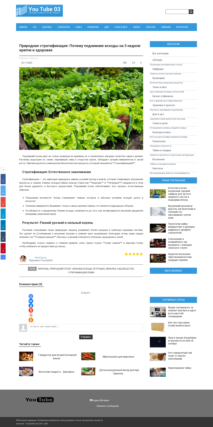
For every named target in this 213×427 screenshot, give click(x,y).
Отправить (86, 336)
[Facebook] (165, 397)
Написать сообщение (108, 406)
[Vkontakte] (154, 397)
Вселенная (158, 159)
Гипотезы (157, 168)
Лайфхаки (158, 69)
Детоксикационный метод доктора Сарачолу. (119, 371)
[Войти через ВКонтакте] (31, 301)
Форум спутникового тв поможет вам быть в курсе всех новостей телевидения (182, 312)
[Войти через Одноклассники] (31, 320)
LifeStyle (157, 60)
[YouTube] (171, 397)
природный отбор (60, 269)
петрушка (99, 269)
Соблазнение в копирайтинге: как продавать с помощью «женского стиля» (180, 243)
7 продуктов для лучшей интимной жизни (57, 356)
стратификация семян (81, 272)
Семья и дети (160, 123)
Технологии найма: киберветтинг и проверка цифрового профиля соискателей (181, 228)
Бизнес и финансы (162, 96)
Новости (33, 58)
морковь (43, 269)
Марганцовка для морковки (118, 356)
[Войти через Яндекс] (31, 310)
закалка (111, 269)
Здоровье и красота (163, 105)
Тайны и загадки (161, 150)
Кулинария (158, 78)
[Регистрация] (162, 12)
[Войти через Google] (31, 315)
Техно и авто (159, 87)
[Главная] (39, 15)
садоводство (125, 269)
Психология (158, 141)
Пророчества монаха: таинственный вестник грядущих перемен (180, 257)
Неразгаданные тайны (179, 367)
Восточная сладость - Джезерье (56, 371)
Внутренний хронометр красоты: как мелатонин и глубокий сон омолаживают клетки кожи (181, 211)
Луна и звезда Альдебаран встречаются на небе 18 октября (182, 340)
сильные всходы (82, 269)
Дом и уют (158, 114)
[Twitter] (159, 397)
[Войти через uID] (31, 296)
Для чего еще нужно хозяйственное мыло (179, 324)
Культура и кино (161, 132)
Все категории (160, 53)
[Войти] (157, 12)
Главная (23, 58)
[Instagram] (176, 397)
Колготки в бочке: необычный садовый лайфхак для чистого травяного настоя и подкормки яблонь (179, 194)
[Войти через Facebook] (31, 305)
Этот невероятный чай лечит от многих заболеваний (180, 355)
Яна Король (41, 257)
